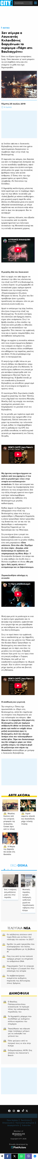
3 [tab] (11, 869)
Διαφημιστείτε (13, 1125)
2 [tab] (7, 869)
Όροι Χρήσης (12, 1120)
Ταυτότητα (25, 1120)
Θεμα (19, 865)
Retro (6, 28)
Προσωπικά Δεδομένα (25, 1123)
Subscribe (26, 1125)
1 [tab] (4, 869)
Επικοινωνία (8, 1123)
